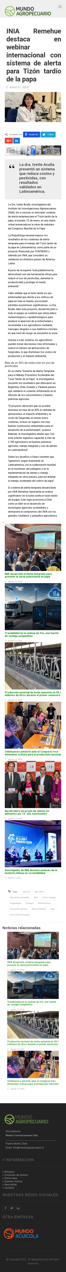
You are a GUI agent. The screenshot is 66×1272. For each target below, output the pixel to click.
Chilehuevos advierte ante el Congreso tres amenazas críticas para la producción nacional (33, 753)
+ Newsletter (9, 1184)
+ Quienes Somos (12, 1181)
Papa (53, 909)
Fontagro (29, 903)
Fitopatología (15, 903)
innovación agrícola (18, 909)
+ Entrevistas (9, 1178)
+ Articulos (8, 1171)
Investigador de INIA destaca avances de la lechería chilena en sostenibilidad (31, 872)
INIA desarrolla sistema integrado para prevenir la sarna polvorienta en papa (28, 575)
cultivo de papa (49, 897)
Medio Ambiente (39, 909)
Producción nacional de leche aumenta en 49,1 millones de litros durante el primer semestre (33, 694)
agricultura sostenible (19, 897)
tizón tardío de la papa (19, 915)
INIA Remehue (44, 903)
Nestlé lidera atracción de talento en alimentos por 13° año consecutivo (27, 812)
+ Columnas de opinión (15, 1174)
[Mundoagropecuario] (28, 9)
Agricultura (39, 892)
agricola (26, 892)
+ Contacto (8, 1187)
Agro (36, 897)
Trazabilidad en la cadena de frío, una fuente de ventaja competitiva (32, 635)
